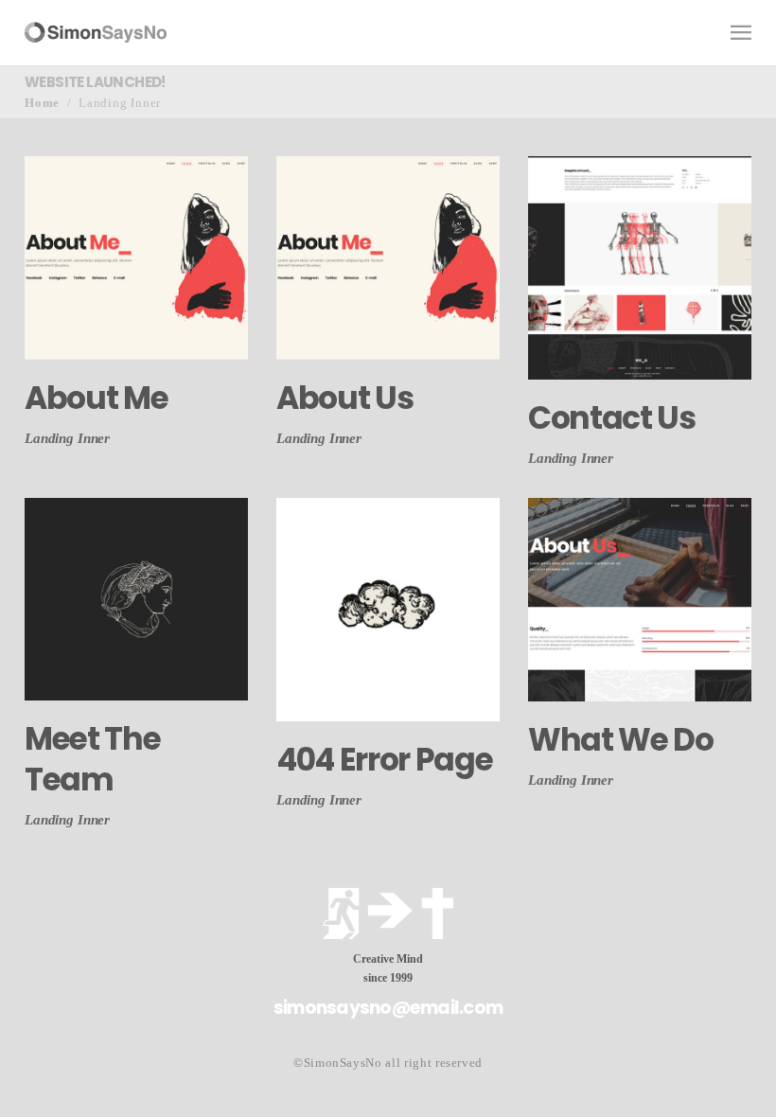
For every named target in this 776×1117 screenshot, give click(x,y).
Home (42, 103)
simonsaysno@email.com (388, 1007)
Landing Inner (67, 438)
